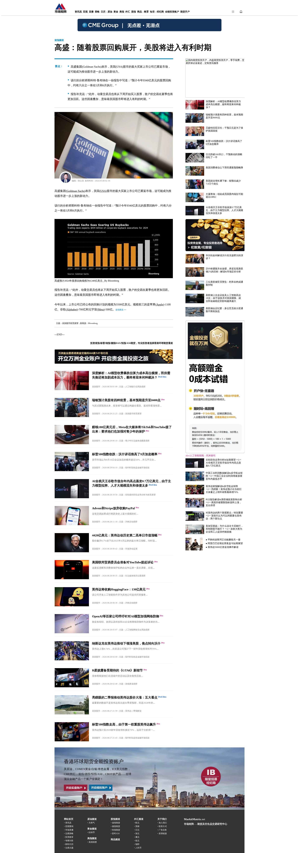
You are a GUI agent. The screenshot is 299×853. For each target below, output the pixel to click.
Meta (101, 309)
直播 (91, 11)
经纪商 (160, 11)
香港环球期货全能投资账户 (94, 761)
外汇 (127, 11)
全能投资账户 (172, 11)
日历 (103, 11)
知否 (152, 11)
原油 (110, 11)
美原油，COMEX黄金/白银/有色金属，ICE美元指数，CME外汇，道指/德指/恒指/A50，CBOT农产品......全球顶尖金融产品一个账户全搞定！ (97, 774)
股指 (133, 11)
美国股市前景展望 (70, 323)
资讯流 (78, 11)
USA (103, 190)
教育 (146, 11)
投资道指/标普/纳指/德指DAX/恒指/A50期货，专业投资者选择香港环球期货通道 (131, 343)
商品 (139, 11)
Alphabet (72, 309)
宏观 (85, 11)
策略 (97, 11)
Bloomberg (113, 280)
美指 (121, 11)
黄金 (116, 11)
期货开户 (185, 11)
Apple (159, 304)
